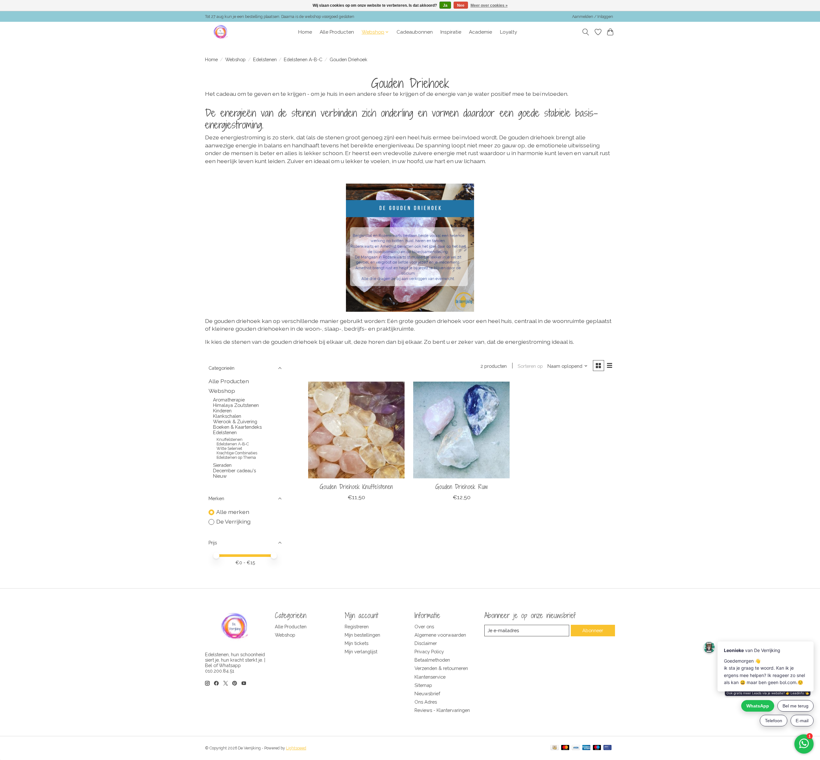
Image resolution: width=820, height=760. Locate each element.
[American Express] (586, 748)
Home (305, 32)
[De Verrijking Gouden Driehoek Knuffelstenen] (356, 430)
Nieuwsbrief (427, 693)
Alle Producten (337, 32)
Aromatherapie (229, 399)
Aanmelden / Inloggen (592, 16)
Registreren (357, 626)
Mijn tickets (356, 643)
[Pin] (607, 748)
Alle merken (232, 511)
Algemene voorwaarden (440, 635)
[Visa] (576, 748)
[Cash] (555, 748)
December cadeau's (234, 470)
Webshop (235, 59)
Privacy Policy (429, 651)
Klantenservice (430, 677)
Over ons (424, 626)
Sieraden (222, 465)
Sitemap (423, 685)
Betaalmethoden (432, 660)
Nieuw (220, 476)
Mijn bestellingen (362, 635)
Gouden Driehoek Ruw (461, 487)
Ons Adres (425, 702)
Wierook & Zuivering (235, 421)
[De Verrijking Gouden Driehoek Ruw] (461, 430)
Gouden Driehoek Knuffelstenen (356, 487)
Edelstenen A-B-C (303, 59)
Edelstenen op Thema (236, 457)
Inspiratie (450, 32)
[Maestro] (597, 748)
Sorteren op (530, 366)
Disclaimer (425, 643)
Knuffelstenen (229, 439)
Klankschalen (227, 416)
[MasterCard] (565, 748)
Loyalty (508, 32)
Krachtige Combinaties (237, 453)
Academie (480, 32)
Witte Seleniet (229, 448)
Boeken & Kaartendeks (237, 427)
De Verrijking (233, 521)
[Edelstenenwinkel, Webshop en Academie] (221, 32)
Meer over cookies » (489, 5)
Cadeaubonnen (415, 32)
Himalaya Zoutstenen (236, 405)
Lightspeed (296, 748)
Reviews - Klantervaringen (442, 710)
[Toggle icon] (585, 32)
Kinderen (222, 410)
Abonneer (592, 630)
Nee (460, 5)
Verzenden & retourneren (441, 668)
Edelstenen (265, 59)
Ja (445, 5)
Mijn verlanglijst (361, 651)
